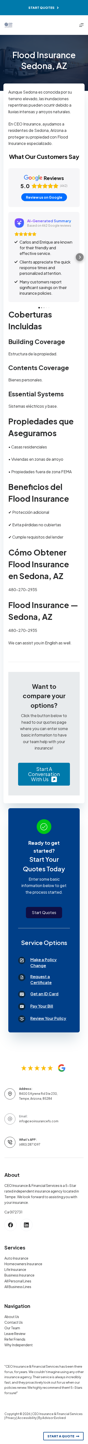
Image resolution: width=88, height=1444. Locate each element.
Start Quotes (41, 8)
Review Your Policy (48, 1018)
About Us (11, 1316)
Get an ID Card (44, 993)
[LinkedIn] (26, 1225)
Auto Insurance (16, 1258)
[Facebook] (10, 1225)
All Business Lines (17, 1286)
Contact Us (13, 1322)
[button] (8, 257)
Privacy (11, 1418)
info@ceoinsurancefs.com (38, 1121)
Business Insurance (19, 1275)
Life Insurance (15, 1269)
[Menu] (81, 25)
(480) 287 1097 (29, 1144)
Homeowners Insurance (23, 1264)
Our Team (12, 1328)
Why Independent (18, 1345)
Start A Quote (60, 1436)
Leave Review (14, 1333)
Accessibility (27, 1418)
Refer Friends (14, 1339)
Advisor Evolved (54, 1418)
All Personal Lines (17, 1281)
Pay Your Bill (41, 1006)
